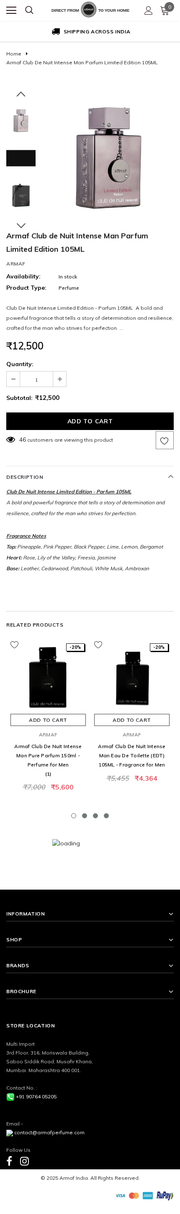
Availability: (23, 276)
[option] (90, 32)
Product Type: (26, 287)
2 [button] (84, 815)
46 (22, 439)
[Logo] (90, 8)
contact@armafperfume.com (49, 1132)
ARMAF (16, 264)
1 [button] (73, 815)
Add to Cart (48, 720)
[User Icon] (148, 10)
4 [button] (106, 815)
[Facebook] (9, 1161)
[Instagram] (24, 1161)
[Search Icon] (29, 10)
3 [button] (95, 815)
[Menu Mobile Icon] (11, 10)
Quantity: (19, 364)
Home (13, 54)
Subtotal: (19, 398)
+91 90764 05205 (36, 1096)
